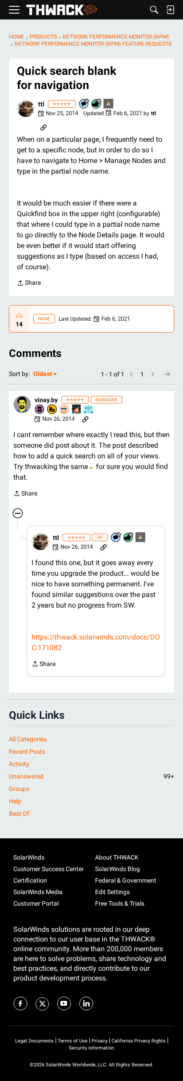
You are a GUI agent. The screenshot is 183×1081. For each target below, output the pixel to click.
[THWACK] (61, 10)
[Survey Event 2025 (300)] (89, 410)
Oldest (43, 374)
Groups (19, 788)
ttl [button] (41, 104)
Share (29, 283)
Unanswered (91, 776)
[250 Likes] (97, 104)
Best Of (19, 813)
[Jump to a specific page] (167, 374)
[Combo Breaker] (52, 410)
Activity (19, 763)
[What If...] (108, 104)
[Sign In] (170, 9)
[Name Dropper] (40, 410)
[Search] (154, 9)
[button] (26, 108)
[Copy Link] (43, 127)
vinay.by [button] (46, 399)
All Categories (28, 739)
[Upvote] (19, 315)
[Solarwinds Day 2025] (77, 410)
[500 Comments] (84, 104)
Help (15, 801)
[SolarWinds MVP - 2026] (64, 410)
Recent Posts (27, 751)
